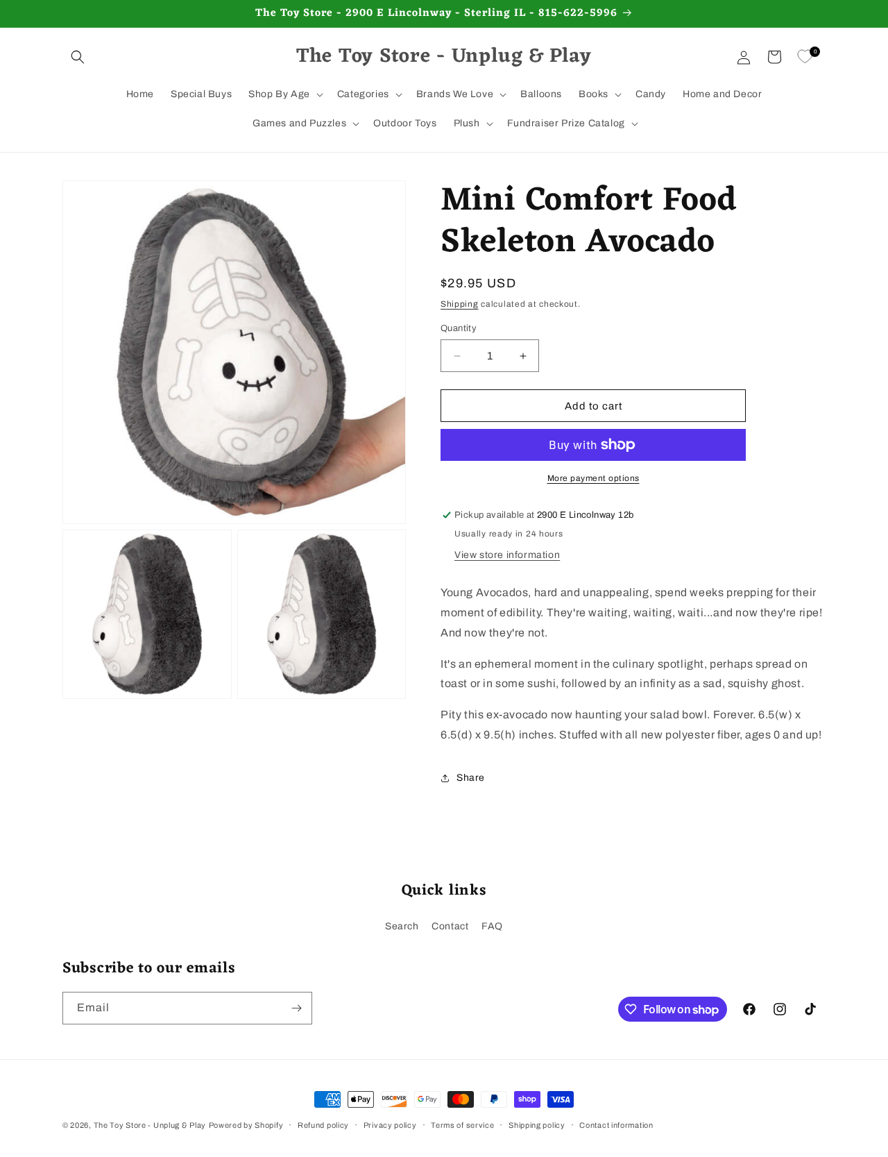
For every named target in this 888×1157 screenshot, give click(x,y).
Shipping (460, 304)
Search (402, 926)
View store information (507, 555)
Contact (450, 926)
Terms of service (462, 1125)
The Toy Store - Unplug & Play (150, 1125)
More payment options (593, 478)
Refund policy (323, 1125)
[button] (77, 57)
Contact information (616, 1125)
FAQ (492, 926)
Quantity (459, 328)
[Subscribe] (296, 1008)
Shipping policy (537, 1125)
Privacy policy (390, 1125)
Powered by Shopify (246, 1125)
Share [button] (470, 777)
